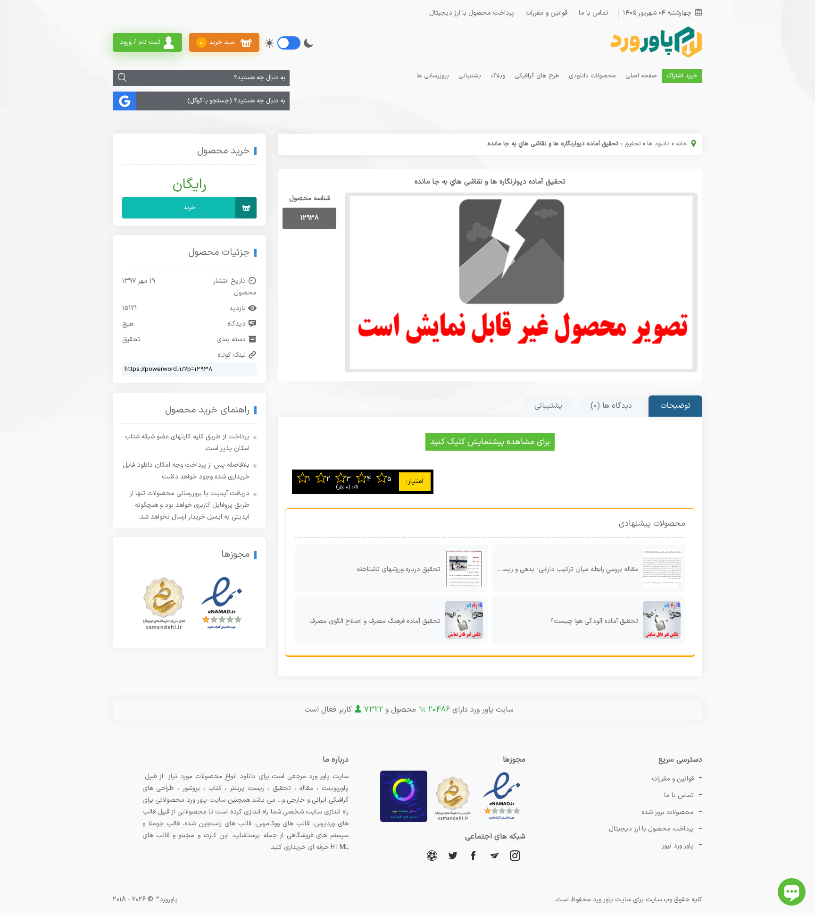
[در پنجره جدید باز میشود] (501, 820)
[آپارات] (432, 855)
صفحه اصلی (641, 76)
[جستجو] (122, 78)
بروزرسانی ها (432, 76)
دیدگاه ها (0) (611, 405)
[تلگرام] (494, 855)
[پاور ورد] (655, 57)
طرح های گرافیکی (537, 76)
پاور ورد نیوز (678, 846)
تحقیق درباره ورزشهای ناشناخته (399, 569)
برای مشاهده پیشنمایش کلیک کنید (490, 442)
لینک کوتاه (231, 355)
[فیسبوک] (474, 855)
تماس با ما (593, 13)
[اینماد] (222, 603)
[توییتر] (453, 855)
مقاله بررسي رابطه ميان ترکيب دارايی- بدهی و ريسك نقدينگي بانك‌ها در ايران (565, 569)
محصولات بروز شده (667, 812)
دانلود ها (658, 144)
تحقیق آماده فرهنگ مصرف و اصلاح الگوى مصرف (375, 621)
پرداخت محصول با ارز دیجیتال (471, 13)
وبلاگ (498, 76)
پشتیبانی (469, 76)
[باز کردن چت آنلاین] (792, 892)
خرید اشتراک (682, 76)
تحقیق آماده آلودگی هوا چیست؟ (594, 621)
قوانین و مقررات (546, 13)
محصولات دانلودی (592, 76)
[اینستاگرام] (515, 855)
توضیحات (675, 405)
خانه (681, 144)
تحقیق (632, 144)
